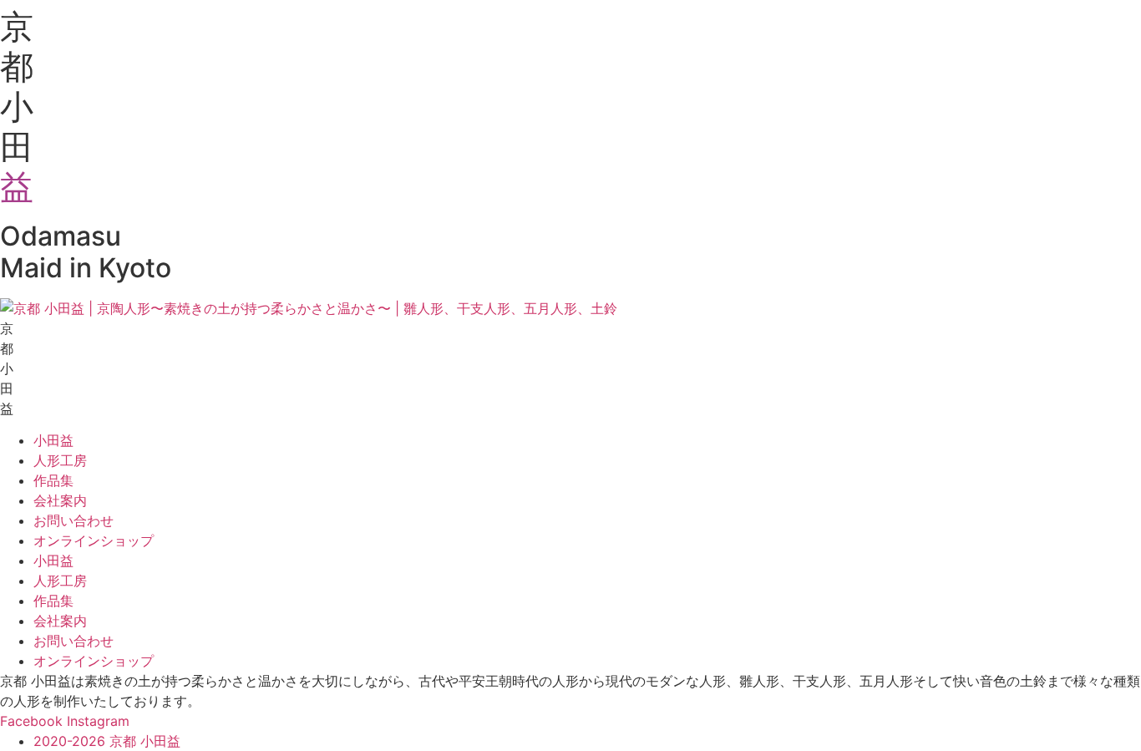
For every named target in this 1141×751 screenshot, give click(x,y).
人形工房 (60, 460)
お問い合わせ (73, 520)
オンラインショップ (93, 540)
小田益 (53, 440)
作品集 (53, 480)
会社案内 (60, 500)
